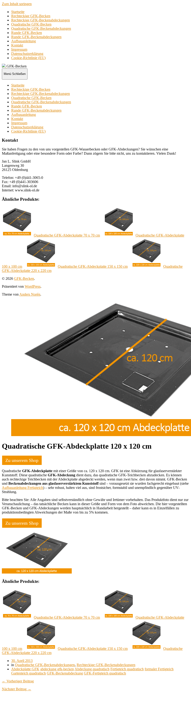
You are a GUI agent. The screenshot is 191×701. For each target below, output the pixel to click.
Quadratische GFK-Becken (31, 24)
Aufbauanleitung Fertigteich (22, 488)
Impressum (19, 49)
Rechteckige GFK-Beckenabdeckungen (40, 20)
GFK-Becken (24, 278)
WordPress (33, 286)
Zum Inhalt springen (17, 4)
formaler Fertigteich (159, 669)
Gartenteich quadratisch (28, 673)
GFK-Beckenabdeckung (65, 673)
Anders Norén (29, 294)
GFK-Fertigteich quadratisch (105, 673)
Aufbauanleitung (23, 41)
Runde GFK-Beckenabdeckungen (36, 37)
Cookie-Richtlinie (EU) (28, 58)
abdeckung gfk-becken (57, 669)
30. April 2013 (22, 661)
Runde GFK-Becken (26, 33)
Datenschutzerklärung (27, 54)
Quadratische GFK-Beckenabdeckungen (41, 28)
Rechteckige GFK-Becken (30, 16)
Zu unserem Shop (21, 460)
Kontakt (17, 45)
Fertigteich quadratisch (127, 669)
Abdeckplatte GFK (25, 669)
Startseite (17, 12)
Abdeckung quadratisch (92, 669)
